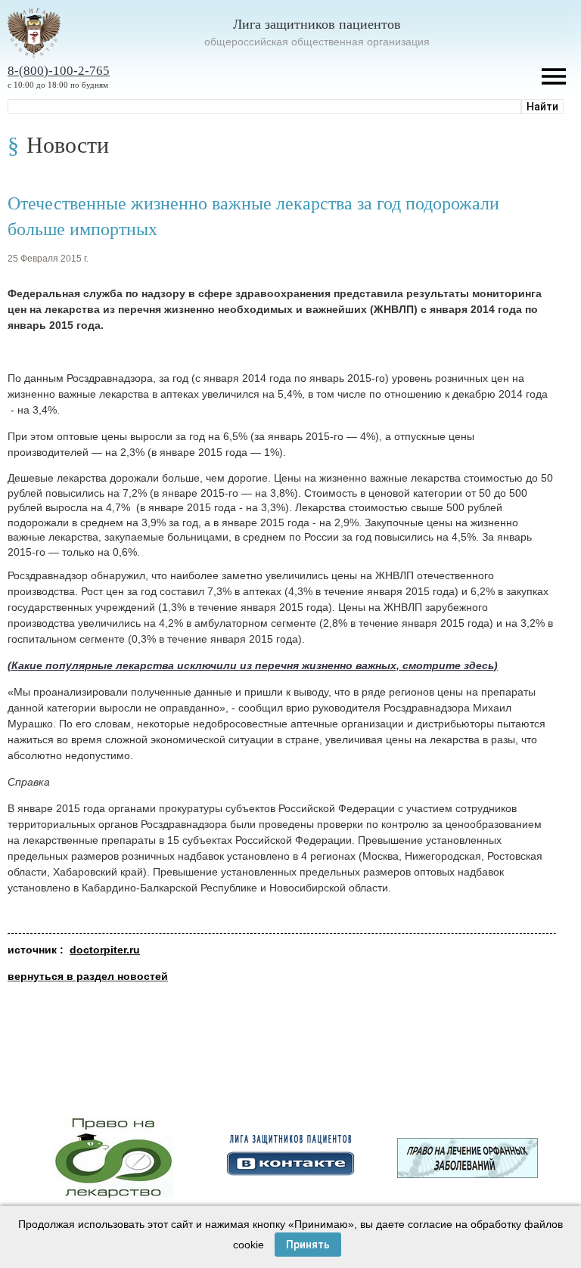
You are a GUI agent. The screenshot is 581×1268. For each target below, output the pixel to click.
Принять (308, 1245)
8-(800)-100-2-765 (59, 71)
